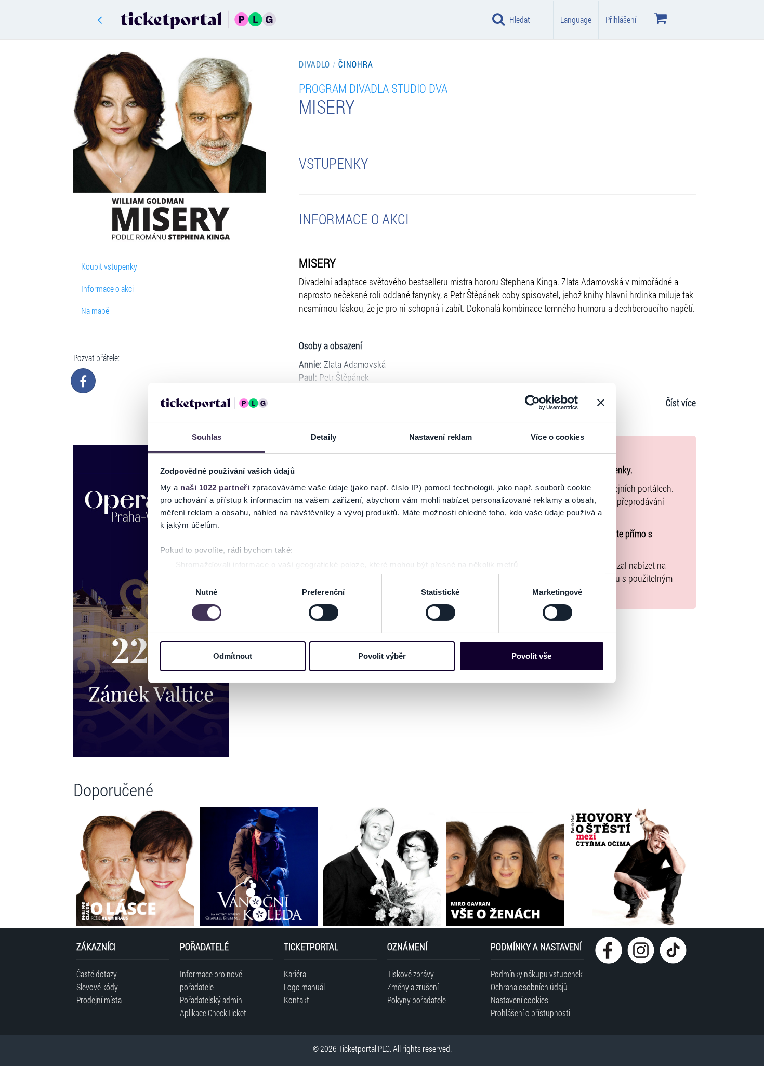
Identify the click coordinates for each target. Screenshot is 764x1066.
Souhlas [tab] (207, 437)
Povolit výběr (382, 655)
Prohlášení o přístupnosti (530, 1012)
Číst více (681, 403)
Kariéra (295, 973)
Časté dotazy (96, 973)
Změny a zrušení (413, 986)
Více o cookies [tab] (557, 437)
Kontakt (296, 999)
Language (575, 19)
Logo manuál (304, 986)
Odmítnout (232, 655)
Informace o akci (107, 288)
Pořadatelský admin (211, 999)
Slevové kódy (97, 986)
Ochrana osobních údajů (529, 986)
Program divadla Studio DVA (373, 88)
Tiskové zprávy (410, 973)
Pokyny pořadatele (416, 999)
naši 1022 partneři (214, 487)
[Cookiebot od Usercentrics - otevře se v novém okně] (532, 402)
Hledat (519, 19)
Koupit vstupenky (109, 266)
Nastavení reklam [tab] (440, 437)
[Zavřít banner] (600, 402)
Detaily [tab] (323, 437)
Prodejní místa (99, 999)
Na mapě (95, 310)
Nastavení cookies (519, 999)
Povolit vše (531, 655)
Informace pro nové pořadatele (211, 980)
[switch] (323, 612)
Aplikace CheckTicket (213, 1012)
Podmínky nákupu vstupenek (537, 973)
